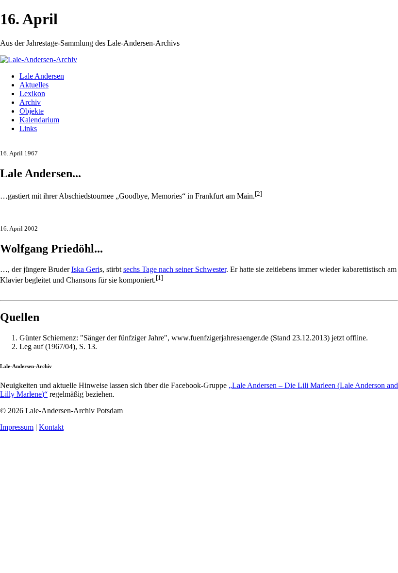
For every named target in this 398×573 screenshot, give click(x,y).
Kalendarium (39, 120)
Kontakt (51, 427)
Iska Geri (85, 269)
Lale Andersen (41, 76)
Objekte (31, 111)
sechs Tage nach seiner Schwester (174, 269)
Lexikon (32, 93)
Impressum (16, 427)
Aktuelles (34, 85)
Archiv (30, 102)
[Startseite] (38, 59)
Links (28, 128)
